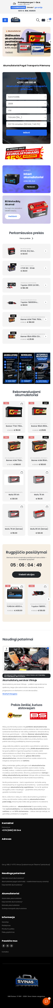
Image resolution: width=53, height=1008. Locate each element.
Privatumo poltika (8, 929)
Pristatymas (6, 925)
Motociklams (26, 248)
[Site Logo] (15, 20)
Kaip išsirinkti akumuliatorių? (12, 885)
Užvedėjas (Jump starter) (28, 283)
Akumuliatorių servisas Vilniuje (19, 680)
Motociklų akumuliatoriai (10, 905)
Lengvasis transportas (38, 317)
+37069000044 (18, 7)
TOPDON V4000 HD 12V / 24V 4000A (15, 607)
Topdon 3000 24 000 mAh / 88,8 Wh (30, 286)
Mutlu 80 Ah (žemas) (39, 529)
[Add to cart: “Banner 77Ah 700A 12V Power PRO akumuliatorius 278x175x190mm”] (21, 404)
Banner (28, 317)
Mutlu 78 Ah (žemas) (14, 529)
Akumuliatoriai (10, 675)
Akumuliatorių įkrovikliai (28, 300)
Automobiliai (9, 676)
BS (21, 248)
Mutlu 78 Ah (39, 494)
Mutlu (21, 492)
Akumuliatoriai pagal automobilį (31, 675)
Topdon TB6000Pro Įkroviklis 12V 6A (29, 303)
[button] (38, 20)
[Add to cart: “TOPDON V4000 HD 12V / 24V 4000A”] (21, 586)
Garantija (5, 922)
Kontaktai (5, 952)
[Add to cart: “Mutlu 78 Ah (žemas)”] (21, 506)
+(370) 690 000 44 (26, 82)
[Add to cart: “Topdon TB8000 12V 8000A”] (45, 586)
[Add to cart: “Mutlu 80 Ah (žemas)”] (47, 506)
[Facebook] (3, 945)
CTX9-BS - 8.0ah (28, 268)
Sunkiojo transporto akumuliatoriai (14, 909)
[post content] (13, 411)
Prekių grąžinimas (8, 932)
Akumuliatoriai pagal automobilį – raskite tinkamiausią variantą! (25, 882)
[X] (7, 945)
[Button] (46, 251)
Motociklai (20, 676)
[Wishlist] (43, 20)
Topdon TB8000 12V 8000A (38, 607)
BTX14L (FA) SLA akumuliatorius (27, 252)
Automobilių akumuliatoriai (11, 898)
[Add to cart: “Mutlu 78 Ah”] (47, 472)
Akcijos (23, 317)
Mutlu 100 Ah (14, 494)
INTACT (23, 266)
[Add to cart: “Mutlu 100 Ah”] (21, 472)
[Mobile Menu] (5, 20)
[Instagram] (11, 945)
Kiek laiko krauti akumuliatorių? (13, 878)
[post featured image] (11, 251)
